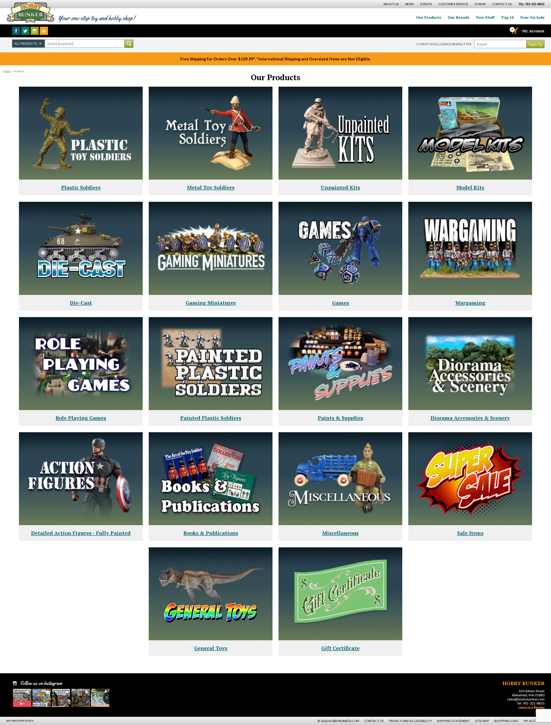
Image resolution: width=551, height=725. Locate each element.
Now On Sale (532, 17)
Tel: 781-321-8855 (531, 703)
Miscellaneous (340, 532)
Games (340, 302)
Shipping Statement (453, 721)
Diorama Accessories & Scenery (470, 417)
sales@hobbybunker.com (526, 699)
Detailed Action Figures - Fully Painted (81, 532)
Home (7, 71)
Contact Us (502, 4)
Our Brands (458, 17)
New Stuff (485, 17)
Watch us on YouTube (44, 31)
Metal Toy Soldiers (210, 187)
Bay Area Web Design (20, 720)
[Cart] (514, 30)
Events (426, 4)
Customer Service (453, 4)
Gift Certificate (340, 648)
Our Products (428, 17)
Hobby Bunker (30, 12)
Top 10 (507, 17)
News (409, 4)
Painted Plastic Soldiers (210, 417)
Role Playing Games (81, 417)
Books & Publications (210, 532)
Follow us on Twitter (25, 31)
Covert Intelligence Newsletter (443, 44)
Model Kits (470, 187)
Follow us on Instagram (35, 31)
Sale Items (470, 532)
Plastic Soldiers (81, 187)
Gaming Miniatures (211, 302)
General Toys (210, 648)
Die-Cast (81, 302)
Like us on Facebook (16, 31)
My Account (533, 30)
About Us (391, 4)
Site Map (482, 721)
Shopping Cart (506, 721)
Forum (480, 4)
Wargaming (470, 302)
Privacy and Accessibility (410, 721)
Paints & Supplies (340, 417)
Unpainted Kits (340, 187)
